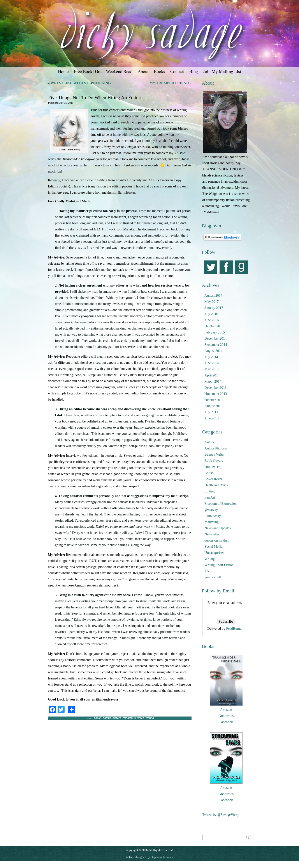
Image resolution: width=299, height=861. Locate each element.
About (143, 71)
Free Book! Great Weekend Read (103, 71)
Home (63, 71)
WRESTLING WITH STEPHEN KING (81, 83)
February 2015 (214, 332)
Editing (209, 491)
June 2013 (211, 418)
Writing (209, 559)
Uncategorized (214, 552)
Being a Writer (214, 454)
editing (107, 718)
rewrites (139, 718)
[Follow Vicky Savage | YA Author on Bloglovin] (222, 240)
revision (128, 718)
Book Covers (213, 460)
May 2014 (211, 369)
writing (150, 718)
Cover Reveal (213, 479)
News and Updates (217, 528)
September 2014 (215, 344)
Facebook (226, 722)
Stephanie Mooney (162, 857)
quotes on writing (216, 540)
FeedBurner (234, 628)
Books (159, 71)
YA (206, 571)
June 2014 (211, 363)
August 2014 (213, 351)
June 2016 (211, 320)
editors (117, 718)
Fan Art (209, 497)
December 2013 (215, 387)
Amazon (226, 709)
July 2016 (211, 314)
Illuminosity (212, 516)
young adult (212, 577)
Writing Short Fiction (219, 565)
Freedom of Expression (220, 503)
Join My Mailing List (222, 71)
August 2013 (213, 406)
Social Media (213, 546)
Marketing (211, 522)
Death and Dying (216, 485)
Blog (193, 71)
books (98, 718)
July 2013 (211, 412)
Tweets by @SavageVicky (220, 814)
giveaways (211, 510)
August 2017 (213, 295)
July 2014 (211, 357)
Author (209, 442)
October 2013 (213, 400)
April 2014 (212, 375)
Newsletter (211, 534)
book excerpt (213, 467)
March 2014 (212, 381)
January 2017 (213, 308)
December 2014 (215, 338)
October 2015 (213, 326)
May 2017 (211, 301)
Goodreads (226, 716)
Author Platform (215, 448)
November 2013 (215, 394)
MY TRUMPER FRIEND (169, 83)
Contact (177, 71)
